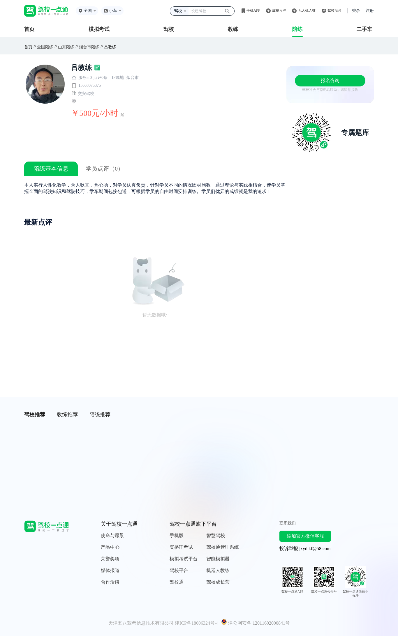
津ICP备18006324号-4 (197, 623)
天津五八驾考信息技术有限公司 (141, 623)
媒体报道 (110, 570)
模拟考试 (99, 29)
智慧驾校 (215, 535)
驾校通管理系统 (222, 547)
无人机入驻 (307, 10)
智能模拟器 (218, 558)
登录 (356, 10)
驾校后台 (334, 10)
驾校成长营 (218, 582)
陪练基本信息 (51, 168)
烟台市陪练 (89, 47)
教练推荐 (67, 414)
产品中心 (110, 547)
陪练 (297, 29)
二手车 (364, 29)
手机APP (253, 10)
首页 (29, 29)
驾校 (168, 29)
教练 (233, 29)
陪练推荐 (99, 414)
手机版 (177, 535)
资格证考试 (181, 547)
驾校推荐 (34, 414)
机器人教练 (218, 570)
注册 (370, 10)
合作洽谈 (110, 582)
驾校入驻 (279, 10)
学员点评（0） (105, 168)
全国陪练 (45, 47)
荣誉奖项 (110, 558)
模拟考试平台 (184, 558)
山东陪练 (66, 47)
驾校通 (177, 582)
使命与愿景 (112, 535)
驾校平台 (179, 570)
